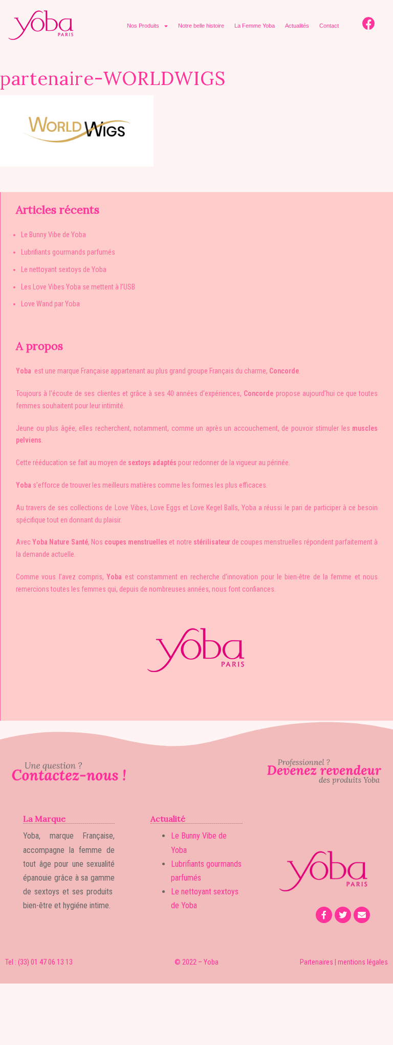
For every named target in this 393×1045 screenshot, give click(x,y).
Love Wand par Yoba (50, 304)
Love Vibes (131, 508)
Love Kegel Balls (214, 508)
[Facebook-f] (324, 915)
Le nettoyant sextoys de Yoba (63, 269)
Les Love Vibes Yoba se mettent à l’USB (78, 287)
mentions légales (363, 962)
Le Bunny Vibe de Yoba (53, 235)
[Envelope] (362, 915)
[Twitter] (343, 915)
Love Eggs (165, 508)
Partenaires (316, 962)
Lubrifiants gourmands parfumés (68, 252)
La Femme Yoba (254, 26)
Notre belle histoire (201, 26)
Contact (329, 26)
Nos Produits (143, 26)
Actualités (297, 26)
